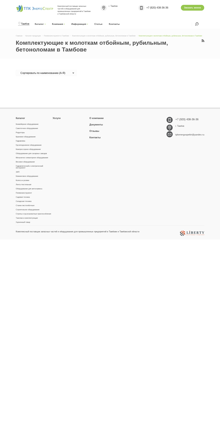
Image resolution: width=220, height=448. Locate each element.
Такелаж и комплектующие (27, 218)
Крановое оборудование (26, 137)
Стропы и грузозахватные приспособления (33, 214)
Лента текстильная (23, 184)
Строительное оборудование (27, 210)
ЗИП (17, 172)
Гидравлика (20, 141)
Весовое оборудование (25, 162)
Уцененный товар (23, 222)
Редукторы (20, 132)
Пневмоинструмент (24, 193)
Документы (96, 124)
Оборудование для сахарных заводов (31, 153)
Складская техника (23, 201)
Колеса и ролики (22, 180)
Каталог (39, 24)
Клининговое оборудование (27, 176)
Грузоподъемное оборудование (29, 145)
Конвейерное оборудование (27, 124)
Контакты (114, 24)
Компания (57, 24)
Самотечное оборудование (27, 128)
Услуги (57, 118)
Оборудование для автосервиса (29, 189)
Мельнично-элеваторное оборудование (32, 158)
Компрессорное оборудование (28, 149)
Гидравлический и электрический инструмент (29, 167)
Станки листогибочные (25, 205)
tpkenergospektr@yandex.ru (189, 134)
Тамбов (25, 23)
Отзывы (94, 131)
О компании (96, 118)
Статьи (98, 24)
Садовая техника (23, 197)
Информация (78, 24)
